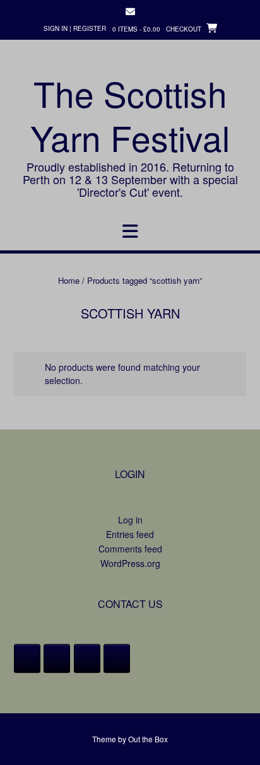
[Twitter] (57, 658)
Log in (130, 519)
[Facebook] (27, 658)
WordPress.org (130, 563)
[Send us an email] (130, 11)
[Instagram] (87, 658)
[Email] (116, 658)
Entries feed (130, 534)
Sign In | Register (75, 28)
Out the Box (148, 738)
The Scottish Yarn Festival (130, 115)
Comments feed (130, 548)
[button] (130, 231)
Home (69, 280)
